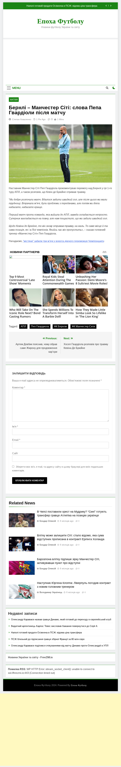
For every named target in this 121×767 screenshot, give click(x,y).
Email (16, 440)
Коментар (18, 387)
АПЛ (23, 326)
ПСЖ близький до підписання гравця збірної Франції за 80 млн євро (47, 639)
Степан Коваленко (21, 119)
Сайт (15, 453)
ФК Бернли (60, 326)
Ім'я (15, 426)
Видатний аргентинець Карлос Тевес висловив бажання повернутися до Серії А (54, 626)
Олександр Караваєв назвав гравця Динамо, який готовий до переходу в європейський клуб (61, 619)
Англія (14, 99)
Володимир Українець (51, 592)
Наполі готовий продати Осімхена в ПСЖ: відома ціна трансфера (61, 6)
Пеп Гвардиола (40, 326)
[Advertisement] (60, 61)
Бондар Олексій (48, 521)
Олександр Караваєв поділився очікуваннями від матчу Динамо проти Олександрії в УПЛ (59, 645)
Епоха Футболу (60, 21)
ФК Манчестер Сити (83, 326)
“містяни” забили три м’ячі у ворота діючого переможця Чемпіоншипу (63, 241)
